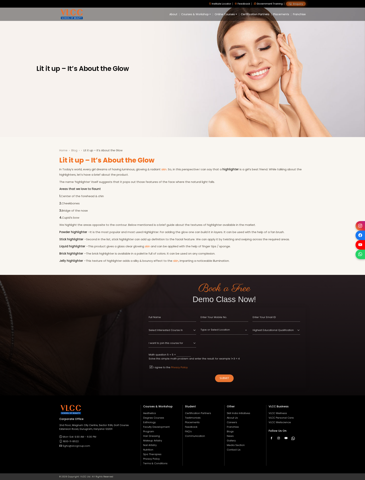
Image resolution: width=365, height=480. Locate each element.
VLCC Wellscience (280, 422)
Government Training (269, 4)
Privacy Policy (179, 367)
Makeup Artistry (152, 440)
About (173, 14)
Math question (157, 354)
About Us (232, 418)
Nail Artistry (150, 445)
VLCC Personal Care (281, 418)
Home (63, 150)
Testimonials (193, 418)
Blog (74, 150)
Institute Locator (221, 4)
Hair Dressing (151, 436)
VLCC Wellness (278, 413)
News (230, 436)
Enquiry (297, 4)
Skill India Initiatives (238, 413)
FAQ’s (188, 431)
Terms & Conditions (155, 463)
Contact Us (233, 449)
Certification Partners (255, 14)
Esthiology (149, 422)
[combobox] (224, 330)
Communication (195, 436)
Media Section (236, 445)
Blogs (230, 431)
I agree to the (170, 367)
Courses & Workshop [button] (195, 14)
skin (164, 169)
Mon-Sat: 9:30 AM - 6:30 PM (79, 437)
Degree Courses (153, 418)
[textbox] (224, 329)
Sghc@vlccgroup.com (76, 446)
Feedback (243, 4)
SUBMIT (224, 378)
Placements (281, 14)
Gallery (231, 440)
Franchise (299, 14)
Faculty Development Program (156, 429)
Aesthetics (149, 413)
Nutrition (148, 449)
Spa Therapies (152, 454)
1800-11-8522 (71, 441)
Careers (232, 422)
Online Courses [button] (225, 14)
